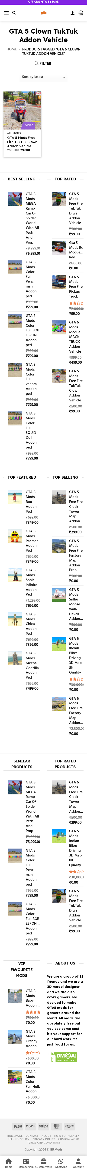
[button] (6, 12)
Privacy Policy (43, 1139)
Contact (32, 1136)
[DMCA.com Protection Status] (62, 1057)
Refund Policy (18, 1139)
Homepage (15, 1136)
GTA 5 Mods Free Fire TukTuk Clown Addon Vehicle (22, 142)
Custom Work (68, 1139)
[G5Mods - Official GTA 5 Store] (43, 12)
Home (11, 49)
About (46, 1136)
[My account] (72, 13)
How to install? (66, 1136)
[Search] (14, 12)
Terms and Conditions (44, 1143)
